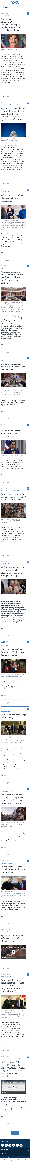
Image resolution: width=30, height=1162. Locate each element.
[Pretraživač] (25, 1160)
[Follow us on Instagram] (9, 1145)
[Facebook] (4, 1160)
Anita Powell (4, 932)
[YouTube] (18, 1160)
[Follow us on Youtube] (13, 1145)
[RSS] (17, 1145)
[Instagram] (11, 1160)
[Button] (6, 97)
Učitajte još (15, 1133)
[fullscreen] (24, 957)
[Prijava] (20, 1145)
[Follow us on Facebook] (2, 1145)
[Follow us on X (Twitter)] (6, 1145)
